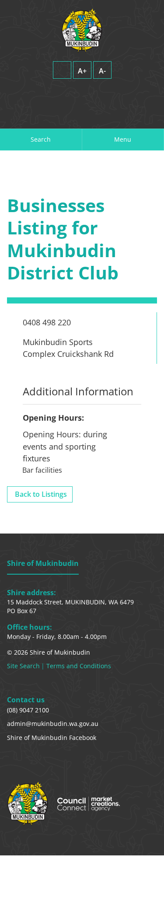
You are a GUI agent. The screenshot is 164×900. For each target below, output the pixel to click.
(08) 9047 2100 (28, 710)
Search (41, 139)
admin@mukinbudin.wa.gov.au (52, 723)
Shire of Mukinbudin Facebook (51, 737)
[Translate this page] (82, 93)
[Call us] (86, 115)
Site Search (23, 666)
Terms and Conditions (78, 666)
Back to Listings (41, 494)
